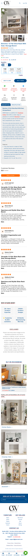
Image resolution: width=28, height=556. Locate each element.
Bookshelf (5, 486)
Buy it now (20, 80)
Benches (17, 116)
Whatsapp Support (4, 89)
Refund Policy (18, 543)
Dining (20, 524)
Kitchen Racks (6, 427)
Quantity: (3, 62)
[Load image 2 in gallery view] (14, 38)
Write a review (10, 175)
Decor (20, 523)
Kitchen (20, 519)
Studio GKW (11, 548)
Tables (7, 521)
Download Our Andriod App (14, 90)
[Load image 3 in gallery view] (21, 38)
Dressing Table (6, 457)
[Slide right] (26, 38)
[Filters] (21, 175)
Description (6, 105)
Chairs (7, 524)
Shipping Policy (9, 545)
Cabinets (7, 523)
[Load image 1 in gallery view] (7, 38)
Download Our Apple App (23, 90)
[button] (1, 3)
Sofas (7, 519)
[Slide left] (1, 38)
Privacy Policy (10, 543)
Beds (7, 517)
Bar (20, 521)
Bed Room (20, 517)
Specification (16, 105)
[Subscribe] (25, 499)
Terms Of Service (18, 545)
